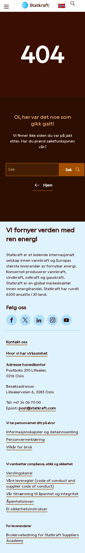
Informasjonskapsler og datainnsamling (42, 432)
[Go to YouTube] (66, 320)
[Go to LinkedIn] (39, 320)
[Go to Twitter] (25, 320)
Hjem (47, 185)
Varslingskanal (19, 473)
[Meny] (6, 6)
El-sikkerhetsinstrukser (26, 509)
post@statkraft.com (37, 408)
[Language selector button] (61, 6)
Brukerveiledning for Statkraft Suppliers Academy (42, 538)
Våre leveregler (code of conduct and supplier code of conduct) (40, 483)
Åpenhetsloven (20, 501)
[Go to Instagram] (52, 320)
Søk (68, 169)
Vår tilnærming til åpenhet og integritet (42, 494)
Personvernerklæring (25, 439)
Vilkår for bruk (19, 447)
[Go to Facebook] (11, 320)
